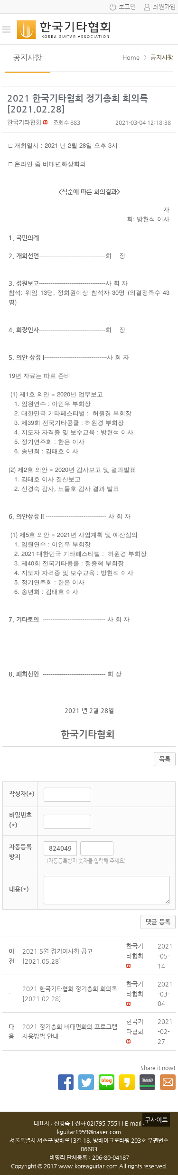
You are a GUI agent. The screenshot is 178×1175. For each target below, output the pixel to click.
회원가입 (164, 7)
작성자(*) (22, 793)
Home (131, 57)
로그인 (127, 7)
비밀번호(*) (20, 819)
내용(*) (19, 889)
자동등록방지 (20, 851)
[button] (24, 122)
